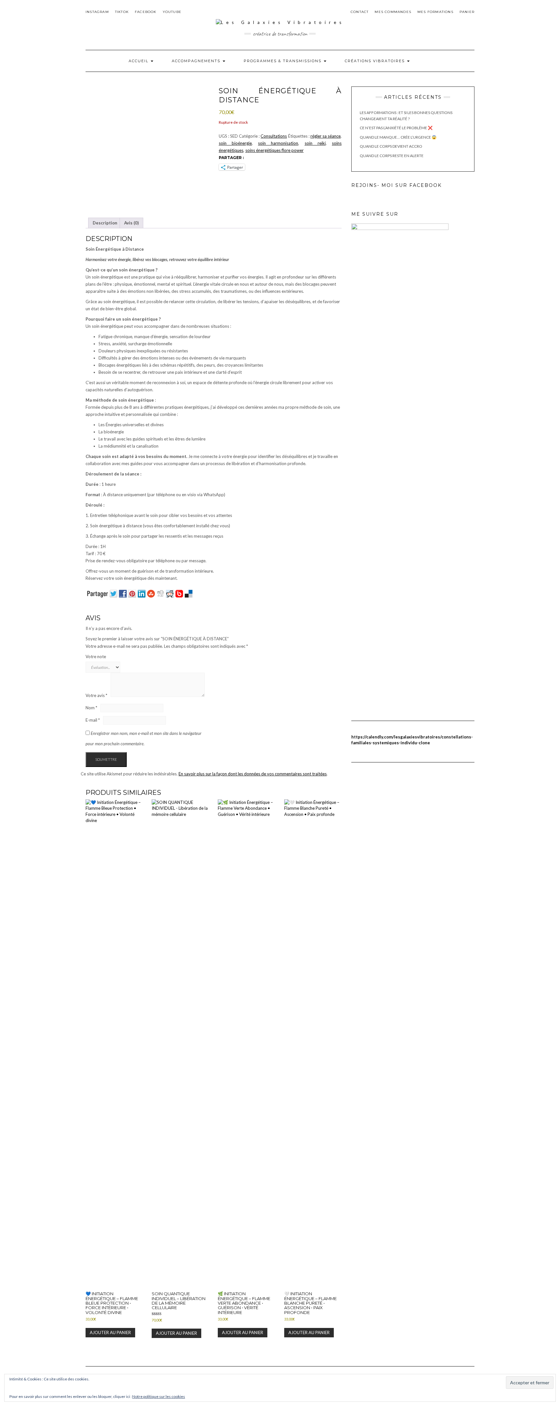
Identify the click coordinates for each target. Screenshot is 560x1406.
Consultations (274, 136)
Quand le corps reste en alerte (392, 155)
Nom (91, 707)
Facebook (146, 12)
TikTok (122, 12)
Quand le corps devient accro (391, 146)
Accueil (139, 61)
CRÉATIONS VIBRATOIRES (375, 61)
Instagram (97, 12)
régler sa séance (325, 136)
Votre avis (96, 695)
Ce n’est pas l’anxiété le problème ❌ (396, 127)
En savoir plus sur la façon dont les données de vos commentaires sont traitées (253, 773)
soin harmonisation (278, 143)
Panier (467, 12)
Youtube (172, 12)
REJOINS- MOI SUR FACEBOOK (396, 185)
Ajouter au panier (110, 1332)
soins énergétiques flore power (274, 150)
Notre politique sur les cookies (158, 1396)
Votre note (96, 656)
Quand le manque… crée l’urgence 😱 (398, 137)
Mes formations (435, 12)
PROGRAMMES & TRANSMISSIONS (283, 61)
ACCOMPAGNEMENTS (197, 61)
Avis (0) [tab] (131, 222)
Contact (359, 12)
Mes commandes (393, 12)
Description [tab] (105, 222)
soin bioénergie (235, 143)
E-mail (93, 720)
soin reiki (315, 143)
